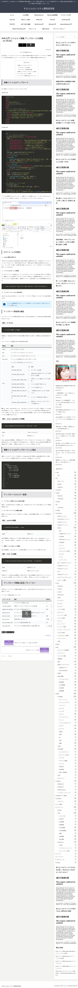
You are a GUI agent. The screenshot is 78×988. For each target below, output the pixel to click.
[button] (31, 45)
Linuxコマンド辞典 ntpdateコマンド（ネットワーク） (65, 967)
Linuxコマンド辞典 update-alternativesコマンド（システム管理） (65, 952)
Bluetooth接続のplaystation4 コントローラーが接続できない (66, 411)
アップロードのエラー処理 (24, 73)
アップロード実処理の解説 (25, 69)
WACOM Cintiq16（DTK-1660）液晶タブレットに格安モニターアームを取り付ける (65, 436)
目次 (25, 62)
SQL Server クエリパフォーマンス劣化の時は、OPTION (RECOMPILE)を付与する (65, 973)
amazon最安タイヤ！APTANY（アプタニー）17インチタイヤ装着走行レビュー (66, 419)
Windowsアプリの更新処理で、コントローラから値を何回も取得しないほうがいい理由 (65, 402)
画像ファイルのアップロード (25, 65)
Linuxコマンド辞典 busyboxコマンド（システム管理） (64, 957)
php (4, 632)
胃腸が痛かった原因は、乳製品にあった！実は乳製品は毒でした (65, 427)
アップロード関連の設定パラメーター (27, 75)
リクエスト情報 (10, 632)
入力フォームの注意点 (24, 67)
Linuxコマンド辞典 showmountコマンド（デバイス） (65, 962)
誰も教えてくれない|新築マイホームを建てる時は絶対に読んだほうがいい (65, 444)
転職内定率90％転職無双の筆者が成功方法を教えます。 (65, 386)
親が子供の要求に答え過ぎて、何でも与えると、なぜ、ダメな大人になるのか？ (65, 452)
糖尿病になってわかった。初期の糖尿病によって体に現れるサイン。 (65, 461)
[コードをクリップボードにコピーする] (50, 99)
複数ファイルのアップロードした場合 (27, 71)
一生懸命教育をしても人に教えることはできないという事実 (65, 394)
